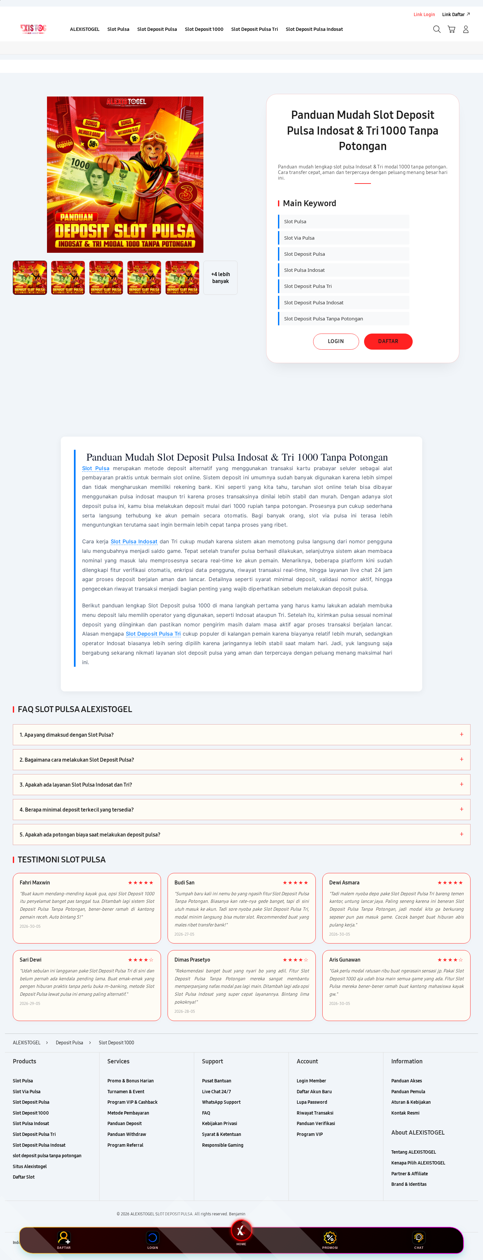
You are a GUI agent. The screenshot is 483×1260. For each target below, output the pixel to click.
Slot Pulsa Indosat (134, 541)
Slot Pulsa (95, 468)
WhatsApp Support (221, 1102)
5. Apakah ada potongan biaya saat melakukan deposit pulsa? (242, 834)
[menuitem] (85, 29)
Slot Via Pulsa (26, 1092)
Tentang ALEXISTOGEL (413, 1152)
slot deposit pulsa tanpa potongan (47, 1156)
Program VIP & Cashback (132, 1102)
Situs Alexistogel (30, 1166)
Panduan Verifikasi (316, 1123)
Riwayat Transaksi (315, 1113)
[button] (451, 29)
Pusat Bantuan (216, 1081)
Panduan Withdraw (126, 1134)
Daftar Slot (23, 1177)
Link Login (424, 14)
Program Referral (125, 1145)
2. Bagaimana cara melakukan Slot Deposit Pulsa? (242, 759)
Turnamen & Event (125, 1092)
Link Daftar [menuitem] (453, 14)
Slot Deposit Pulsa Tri (153, 633)
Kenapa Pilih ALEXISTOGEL (418, 1163)
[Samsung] (33, 29)
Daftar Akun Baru (314, 1092)
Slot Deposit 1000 (31, 1113)
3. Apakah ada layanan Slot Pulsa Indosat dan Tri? (242, 784)
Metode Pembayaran (128, 1113)
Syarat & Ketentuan (221, 1134)
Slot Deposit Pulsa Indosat (39, 1145)
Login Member (311, 1081)
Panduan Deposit (124, 1123)
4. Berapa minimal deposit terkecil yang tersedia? (242, 809)
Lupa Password (312, 1102)
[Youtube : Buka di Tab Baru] (466, 1243)
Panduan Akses (406, 1081)
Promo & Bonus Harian (130, 1081)
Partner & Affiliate (409, 1174)
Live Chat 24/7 (216, 1092)
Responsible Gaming (222, 1145)
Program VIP (310, 1134)
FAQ (206, 1113)
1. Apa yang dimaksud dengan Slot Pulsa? (242, 734)
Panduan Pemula (408, 1092)
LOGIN (336, 341)
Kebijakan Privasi (219, 1123)
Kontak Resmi (405, 1113)
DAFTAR (388, 341)
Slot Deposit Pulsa (31, 1102)
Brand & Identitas (408, 1184)
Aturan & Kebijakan (411, 1102)
